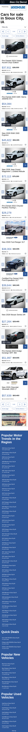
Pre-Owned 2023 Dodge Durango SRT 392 (12, 352)
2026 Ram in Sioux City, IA (8, 476)
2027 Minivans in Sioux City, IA (9, 607)
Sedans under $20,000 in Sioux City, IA (11, 647)
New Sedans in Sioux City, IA (9, 673)
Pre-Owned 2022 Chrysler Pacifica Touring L (12, 207)
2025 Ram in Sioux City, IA (8, 588)
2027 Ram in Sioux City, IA (8, 525)
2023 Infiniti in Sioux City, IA (8, 584)
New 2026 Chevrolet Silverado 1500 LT (10, 388)
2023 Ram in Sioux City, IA (8, 575)
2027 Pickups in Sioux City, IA (9, 503)
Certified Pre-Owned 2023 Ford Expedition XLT (12, 279)
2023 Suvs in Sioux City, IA (8, 489)
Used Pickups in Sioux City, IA (9, 708)
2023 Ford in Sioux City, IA (8, 516)
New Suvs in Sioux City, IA (8, 664)
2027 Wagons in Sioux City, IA (9, 579)
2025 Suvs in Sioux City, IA (8, 485)
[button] (2, 46)
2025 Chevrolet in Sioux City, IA (9, 561)
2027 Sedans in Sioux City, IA (9, 570)
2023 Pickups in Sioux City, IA (9, 512)
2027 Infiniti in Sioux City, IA (8, 539)
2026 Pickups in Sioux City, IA (9, 453)
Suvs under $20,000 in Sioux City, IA (10, 638)
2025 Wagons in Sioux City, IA (9, 611)
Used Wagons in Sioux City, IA (9, 722)
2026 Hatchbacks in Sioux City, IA (10, 598)
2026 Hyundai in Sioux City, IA (9, 480)
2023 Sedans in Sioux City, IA (9, 602)
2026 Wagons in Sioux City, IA (9, 507)
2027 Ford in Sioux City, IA (8, 494)
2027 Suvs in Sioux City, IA (8, 467)
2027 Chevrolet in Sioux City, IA (9, 534)
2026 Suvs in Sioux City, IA (8, 448)
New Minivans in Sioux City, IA (9, 687)
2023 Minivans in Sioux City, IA (9, 616)
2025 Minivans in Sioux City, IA (9, 593)
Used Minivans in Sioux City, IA (9, 717)
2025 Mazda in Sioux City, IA (9, 548)
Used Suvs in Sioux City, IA (8, 704)
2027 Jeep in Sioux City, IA (8, 552)
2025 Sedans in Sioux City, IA (9, 620)
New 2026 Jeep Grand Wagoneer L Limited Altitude (13, 170)
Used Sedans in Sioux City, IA (9, 713)
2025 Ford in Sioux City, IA (8, 521)
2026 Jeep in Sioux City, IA (8, 471)
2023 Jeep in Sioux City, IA (8, 557)
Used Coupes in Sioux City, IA (9, 726)
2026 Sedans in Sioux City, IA (9, 498)
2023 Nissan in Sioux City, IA (8, 543)
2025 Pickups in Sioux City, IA (9, 530)
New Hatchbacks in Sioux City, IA (10, 682)
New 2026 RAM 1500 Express (10, 134)
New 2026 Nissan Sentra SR (13, 315)
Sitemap (14, 730)
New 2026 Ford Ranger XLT (13, 242)
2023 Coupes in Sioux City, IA (9, 625)
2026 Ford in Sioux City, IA (8, 457)
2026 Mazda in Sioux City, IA (9, 462)
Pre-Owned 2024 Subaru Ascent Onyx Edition (12, 61)
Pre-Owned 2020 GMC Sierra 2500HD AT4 (14, 98)
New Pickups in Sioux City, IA (9, 669)
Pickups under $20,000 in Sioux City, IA (11, 643)
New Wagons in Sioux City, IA (9, 678)
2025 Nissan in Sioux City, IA (8, 566)
